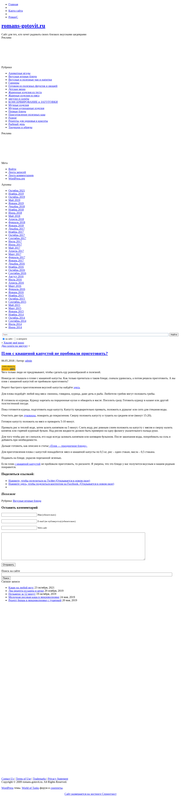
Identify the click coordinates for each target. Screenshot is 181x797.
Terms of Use (23, 778)
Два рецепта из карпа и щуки (26, 590)
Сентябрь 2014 (17, 320)
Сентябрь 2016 (17, 273)
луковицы (30, 415)
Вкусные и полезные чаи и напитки (30, 79)
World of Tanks (30, 787)
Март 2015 (14, 308)
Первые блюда (17, 111)
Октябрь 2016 (16, 270)
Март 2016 (14, 285)
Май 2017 (14, 247)
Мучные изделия (18, 105)
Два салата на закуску (14, 345)
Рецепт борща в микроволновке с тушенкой (35, 600)
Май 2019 (14, 200)
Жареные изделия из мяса (23, 95)
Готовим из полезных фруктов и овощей (32, 85)
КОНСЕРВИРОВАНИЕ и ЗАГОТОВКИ (33, 101)
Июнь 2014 (15, 327)
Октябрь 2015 (16, 298)
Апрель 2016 (16, 282)
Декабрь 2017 (16, 228)
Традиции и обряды (20, 127)
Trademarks (39, 778)
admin (28, 360)
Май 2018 (14, 215)
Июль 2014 (15, 324)
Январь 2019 (16, 203)
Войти (12, 168)
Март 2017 (14, 254)
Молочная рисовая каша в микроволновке (33, 597)
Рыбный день (16, 124)
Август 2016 (16, 276)
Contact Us (7, 778)
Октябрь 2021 (16, 190)
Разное (12, 117)
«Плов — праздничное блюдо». (68, 445)
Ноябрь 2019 (16, 193)
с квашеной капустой (27, 463)
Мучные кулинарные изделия (26, 108)
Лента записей (17, 172)
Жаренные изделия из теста (25, 92)
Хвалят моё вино (14, 342)
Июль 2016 (15, 279)
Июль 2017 (15, 241)
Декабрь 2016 (16, 263)
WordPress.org (16, 178)
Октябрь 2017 (16, 235)
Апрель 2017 (16, 250)
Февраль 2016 (16, 289)
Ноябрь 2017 (16, 231)
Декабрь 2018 (16, 206)
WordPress (7, 787)
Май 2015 (14, 305)
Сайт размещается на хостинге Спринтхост (90, 793)
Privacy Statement (58, 778)
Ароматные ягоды (19, 73)
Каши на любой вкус (21, 587)
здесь (77, 387)
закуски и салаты (18, 98)
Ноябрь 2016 (16, 266)
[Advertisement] (90, 52)
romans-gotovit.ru (23, 25)
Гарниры (13, 82)
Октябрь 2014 (16, 317)
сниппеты (57, 787)
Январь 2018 (16, 225)
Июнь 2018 (15, 212)
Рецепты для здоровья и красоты (28, 120)
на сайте (9, 339)
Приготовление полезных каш (26, 114)
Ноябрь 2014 (16, 314)
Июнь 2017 (15, 244)
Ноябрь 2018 (16, 209)
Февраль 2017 (16, 257)
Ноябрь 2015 (16, 295)
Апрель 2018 (16, 219)
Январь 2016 (16, 292)
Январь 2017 (16, 260)
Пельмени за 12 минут (22, 593)
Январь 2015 (16, 311)
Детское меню (16, 89)
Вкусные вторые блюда (22, 76)
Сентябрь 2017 (17, 238)
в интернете (22, 339)
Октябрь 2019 (16, 196)
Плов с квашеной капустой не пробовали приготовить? (54, 353)
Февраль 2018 (16, 222)
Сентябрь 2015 (17, 301)
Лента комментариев (21, 175)
